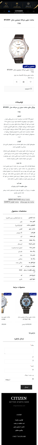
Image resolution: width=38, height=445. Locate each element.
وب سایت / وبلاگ (29, 375)
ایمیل (32, 366)
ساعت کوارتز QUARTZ (11, 202)
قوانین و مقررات (19, 420)
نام (33, 357)
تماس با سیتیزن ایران (19, 427)
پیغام (32, 345)
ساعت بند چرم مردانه (27, 202)
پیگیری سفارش (19, 430)
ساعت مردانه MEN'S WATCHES (19, 199)
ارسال (26, 387)
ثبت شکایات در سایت (19, 423)
